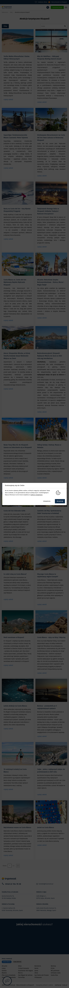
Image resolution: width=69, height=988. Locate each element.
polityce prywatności (36, 495)
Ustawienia (46, 501)
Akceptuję (60, 501)
